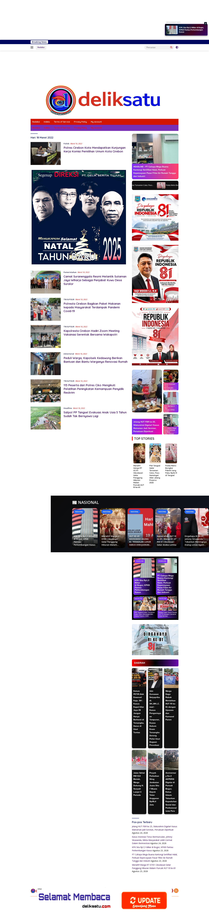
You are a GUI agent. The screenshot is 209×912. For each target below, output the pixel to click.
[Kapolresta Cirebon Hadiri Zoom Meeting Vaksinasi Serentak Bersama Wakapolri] (46, 336)
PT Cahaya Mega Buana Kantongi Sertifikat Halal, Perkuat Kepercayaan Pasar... (192, 30)
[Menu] (32, 47)
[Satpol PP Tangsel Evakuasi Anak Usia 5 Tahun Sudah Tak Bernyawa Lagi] (46, 418)
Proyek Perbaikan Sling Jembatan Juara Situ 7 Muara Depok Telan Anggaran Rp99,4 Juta (154, 789)
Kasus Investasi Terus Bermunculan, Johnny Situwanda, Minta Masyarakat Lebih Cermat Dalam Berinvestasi (152, 840)
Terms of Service (62, 122)
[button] (171, 47)
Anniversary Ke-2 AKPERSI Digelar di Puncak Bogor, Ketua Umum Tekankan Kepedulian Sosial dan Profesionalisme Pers (171, 792)
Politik (66, 143)
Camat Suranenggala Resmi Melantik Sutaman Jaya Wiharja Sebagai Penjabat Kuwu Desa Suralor (95, 280)
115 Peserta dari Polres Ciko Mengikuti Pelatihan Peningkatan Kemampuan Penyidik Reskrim (94, 388)
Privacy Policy (80, 122)
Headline (68, 408)
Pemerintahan (70, 272)
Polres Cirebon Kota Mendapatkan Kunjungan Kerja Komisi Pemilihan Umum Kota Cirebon (95, 149)
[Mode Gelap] (177, 47)
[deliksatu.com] (104, 100)
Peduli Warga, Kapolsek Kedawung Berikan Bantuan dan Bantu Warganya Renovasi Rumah (96, 359)
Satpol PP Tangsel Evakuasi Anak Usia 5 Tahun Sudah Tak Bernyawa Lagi (95, 414)
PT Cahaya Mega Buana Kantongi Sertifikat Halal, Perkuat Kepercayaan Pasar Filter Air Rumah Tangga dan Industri (154, 857)
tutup (40, 889)
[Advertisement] (85, 20)
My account (96, 122)
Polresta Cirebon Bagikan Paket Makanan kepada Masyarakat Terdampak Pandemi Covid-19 (92, 307)
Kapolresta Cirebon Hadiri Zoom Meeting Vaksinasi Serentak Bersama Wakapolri (91, 332)
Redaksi (41, 47)
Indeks (47, 122)
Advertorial (69, 353)
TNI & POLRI (69, 299)
